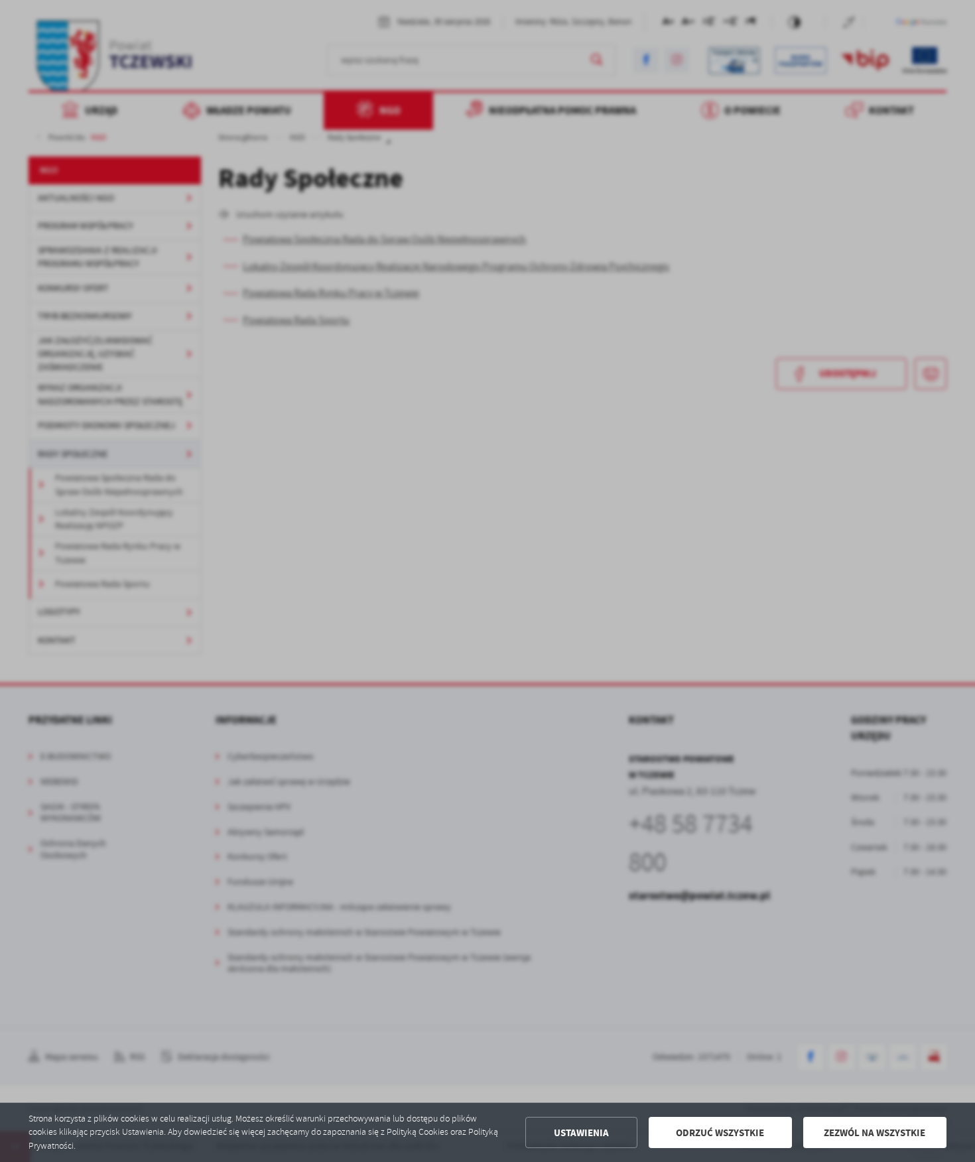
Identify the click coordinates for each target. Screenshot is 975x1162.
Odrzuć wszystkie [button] (720, 1132)
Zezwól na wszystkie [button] (874, 1132)
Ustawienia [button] (581, 1132)
